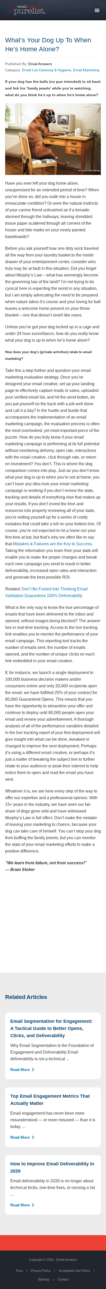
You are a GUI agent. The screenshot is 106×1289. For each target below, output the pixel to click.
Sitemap (43, 1279)
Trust (19, 1271)
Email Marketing (86, 70)
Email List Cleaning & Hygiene (46, 70)
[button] (97, 10)
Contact (63, 1279)
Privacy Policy (40, 1271)
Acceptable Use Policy (74, 1271)
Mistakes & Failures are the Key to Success (52, 544)
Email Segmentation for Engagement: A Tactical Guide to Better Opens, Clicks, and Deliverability (51, 1028)
